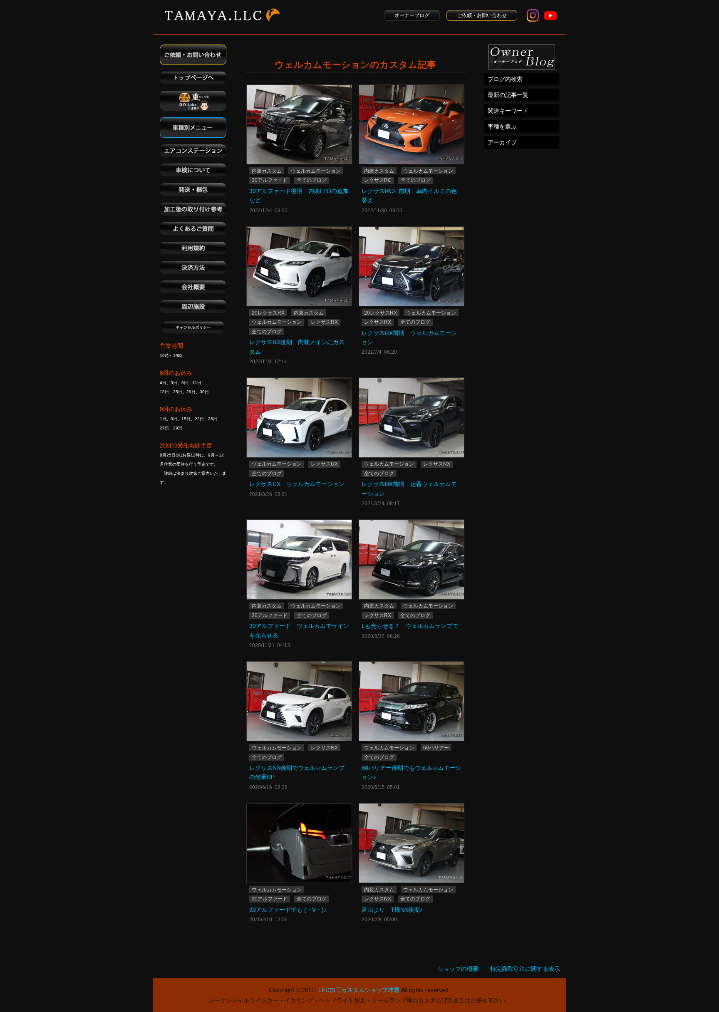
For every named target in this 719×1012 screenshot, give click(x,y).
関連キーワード (508, 110)
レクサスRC (378, 180)
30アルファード (270, 180)
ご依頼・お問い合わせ (482, 15)
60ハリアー (436, 748)
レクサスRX (324, 322)
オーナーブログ (411, 15)
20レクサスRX (268, 313)
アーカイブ (502, 142)
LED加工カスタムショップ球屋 (358, 990)
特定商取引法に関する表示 (525, 968)
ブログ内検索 (505, 79)
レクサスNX (436, 464)
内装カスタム (267, 171)
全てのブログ (312, 180)
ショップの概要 (458, 968)
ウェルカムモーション (316, 171)
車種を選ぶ (502, 126)
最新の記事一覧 (508, 95)
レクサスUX (324, 464)
